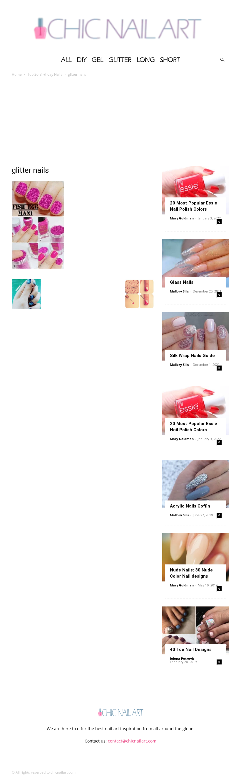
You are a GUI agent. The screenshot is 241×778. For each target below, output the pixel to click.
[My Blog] (120, 26)
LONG (146, 60)
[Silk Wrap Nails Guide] (195, 336)
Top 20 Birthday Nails (44, 74)
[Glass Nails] (195, 263)
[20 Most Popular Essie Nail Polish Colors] (195, 190)
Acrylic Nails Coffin (190, 506)
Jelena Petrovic (182, 658)
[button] (222, 60)
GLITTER (119, 60)
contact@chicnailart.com (132, 741)
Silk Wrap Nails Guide (192, 355)
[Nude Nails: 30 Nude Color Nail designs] (195, 557)
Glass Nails (181, 282)
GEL (97, 60)
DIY (81, 60)
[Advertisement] (120, 122)
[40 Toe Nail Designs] (195, 630)
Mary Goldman (182, 218)
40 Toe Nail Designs (191, 649)
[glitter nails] (38, 267)
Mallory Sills (179, 291)
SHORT (170, 60)
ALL (66, 60)
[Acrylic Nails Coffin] (195, 484)
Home (17, 74)
